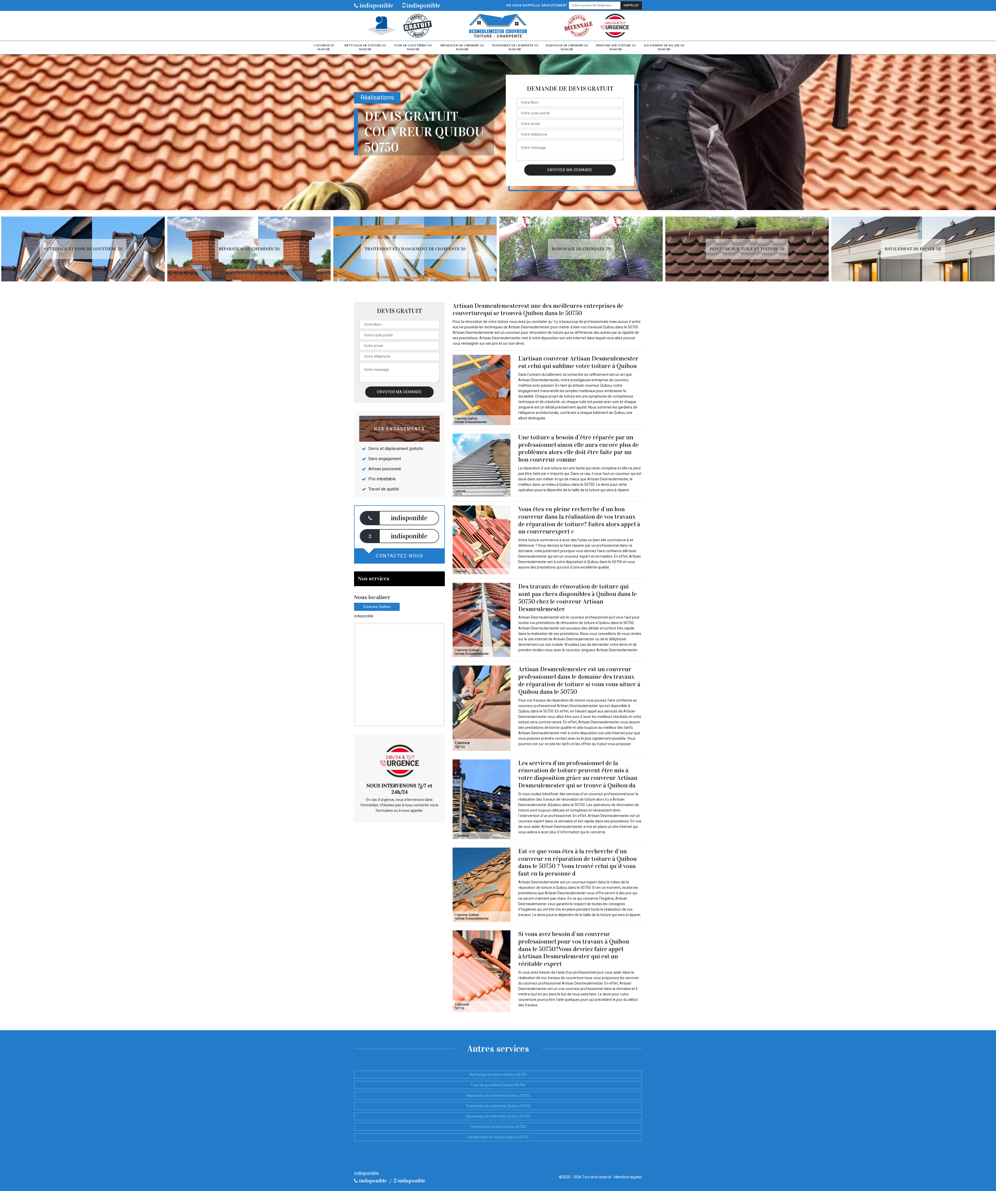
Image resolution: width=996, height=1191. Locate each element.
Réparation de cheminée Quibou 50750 (498, 1095)
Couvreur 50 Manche (323, 47)
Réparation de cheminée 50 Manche (462, 47)
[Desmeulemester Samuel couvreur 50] (498, 25)
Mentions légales (628, 1177)
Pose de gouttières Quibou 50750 (498, 1085)
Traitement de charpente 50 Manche (515, 47)
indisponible (375, 5)
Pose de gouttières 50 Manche (413, 47)
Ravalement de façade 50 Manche (664, 47)
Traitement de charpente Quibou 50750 (498, 1106)
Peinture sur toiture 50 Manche (615, 47)
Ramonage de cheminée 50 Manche (567, 47)
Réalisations (377, 97)
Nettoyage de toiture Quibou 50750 (498, 1074)
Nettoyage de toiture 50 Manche (365, 47)
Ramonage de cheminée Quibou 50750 (498, 1116)
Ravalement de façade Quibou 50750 (498, 1137)
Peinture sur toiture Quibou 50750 (498, 1127)
